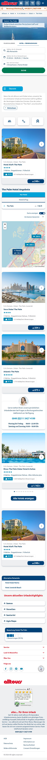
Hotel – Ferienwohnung (28, 43)
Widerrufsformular (10, 748)
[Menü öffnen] (43, 3)
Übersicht (12, 89)
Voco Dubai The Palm (13, 309)
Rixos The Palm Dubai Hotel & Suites (19, 469)
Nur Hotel (23, 194)
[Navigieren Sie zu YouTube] (21, 669)
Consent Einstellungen (32, 748)
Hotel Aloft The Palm (13, 164)
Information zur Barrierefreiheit (29, 743)
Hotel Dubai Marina (12, 583)
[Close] (45, 8)
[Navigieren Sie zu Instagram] (11, 669)
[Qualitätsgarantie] (37, 121)
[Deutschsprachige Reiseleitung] (9, 121)
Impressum (27, 738)
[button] (36, 234)
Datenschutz (8, 743)
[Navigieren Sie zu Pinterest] (16, 669)
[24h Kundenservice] (23, 121)
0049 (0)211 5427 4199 (23, 418)
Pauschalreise (9, 43)
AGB (5, 738)
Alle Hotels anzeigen (23, 498)
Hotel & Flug (23, 200)
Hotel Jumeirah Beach (13, 587)
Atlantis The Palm (11, 371)
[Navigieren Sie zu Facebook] (6, 669)
